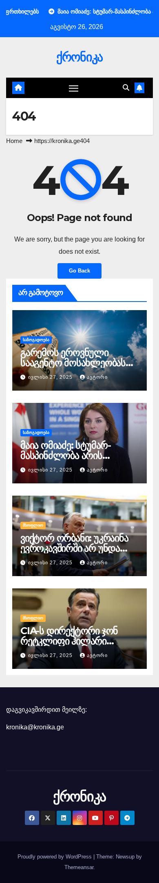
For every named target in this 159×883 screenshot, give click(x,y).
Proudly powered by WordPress (55, 857)
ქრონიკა (79, 57)
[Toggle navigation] (74, 88)
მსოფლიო (33, 525)
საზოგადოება (36, 340)
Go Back (79, 271)
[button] (126, 87)
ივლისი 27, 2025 (51, 377)
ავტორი (97, 377)
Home (14, 140)
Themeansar (78, 867)
